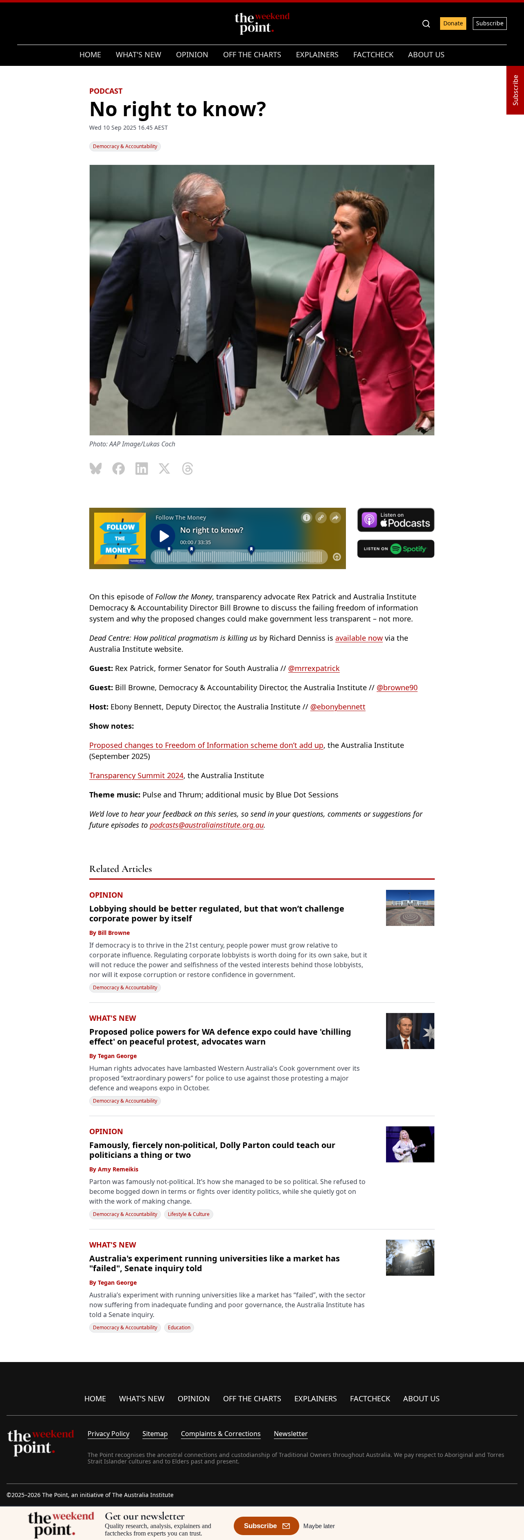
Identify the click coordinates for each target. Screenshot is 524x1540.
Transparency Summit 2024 (136, 775)
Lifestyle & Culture (189, 1214)
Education (179, 1327)
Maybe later (319, 1525)
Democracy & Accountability (125, 146)
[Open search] (426, 23)
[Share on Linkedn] (141, 468)
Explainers (315, 1398)
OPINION (106, 895)
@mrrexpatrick (314, 668)
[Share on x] (164, 468)
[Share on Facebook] (118, 468)
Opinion (194, 1398)
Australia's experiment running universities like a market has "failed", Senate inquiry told (214, 1263)
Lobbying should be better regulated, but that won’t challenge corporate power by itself (216, 913)
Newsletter (291, 1433)
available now (359, 638)
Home (95, 1398)
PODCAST (105, 91)
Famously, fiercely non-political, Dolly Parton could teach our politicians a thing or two (212, 1149)
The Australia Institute (143, 1495)
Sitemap (155, 1433)
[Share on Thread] (187, 468)
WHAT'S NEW (112, 1018)
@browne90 (397, 687)
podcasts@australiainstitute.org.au (207, 825)
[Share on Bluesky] (95, 468)
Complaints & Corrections (221, 1433)
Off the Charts (252, 1398)
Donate (453, 23)
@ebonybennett (338, 706)
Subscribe (490, 23)
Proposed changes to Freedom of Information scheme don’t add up (206, 745)
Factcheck (370, 1398)
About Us (421, 1398)
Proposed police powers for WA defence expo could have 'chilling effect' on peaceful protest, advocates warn (220, 1036)
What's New (142, 1398)
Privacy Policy (108, 1433)
